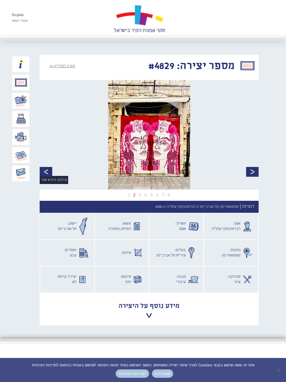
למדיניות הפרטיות (132, 373)
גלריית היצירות (21, 82)
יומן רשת (21, 119)
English (18, 15)
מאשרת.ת (163, 373)
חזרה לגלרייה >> (62, 66)
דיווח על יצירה (21, 101)
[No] (279, 370)
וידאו (21, 137)
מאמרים (21, 155)
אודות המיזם (21, 64)
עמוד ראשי (20, 21)
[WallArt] (139, 17)
